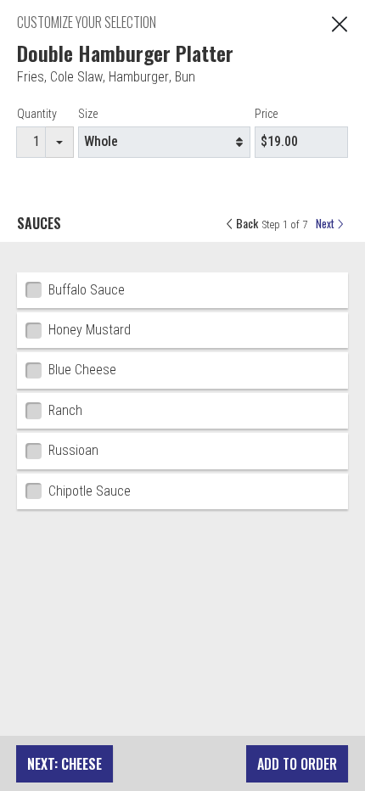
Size (88, 114)
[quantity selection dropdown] (60, 142)
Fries (30, 77)
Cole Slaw (76, 77)
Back (245, 223)
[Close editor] (339, 22)
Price (266, 114)
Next (326, 224)
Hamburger (139, 77)
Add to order (297, 764)
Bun (185, 77)
